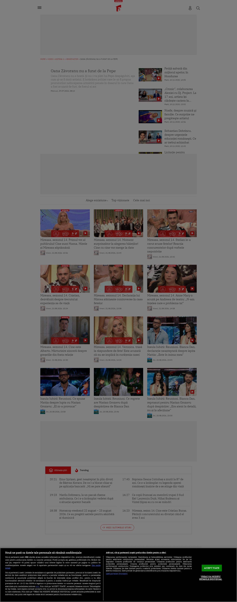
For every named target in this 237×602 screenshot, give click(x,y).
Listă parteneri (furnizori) (117, 574)
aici (37, 586)
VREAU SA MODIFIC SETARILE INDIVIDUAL (210, 578)
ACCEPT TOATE (211, 568)
